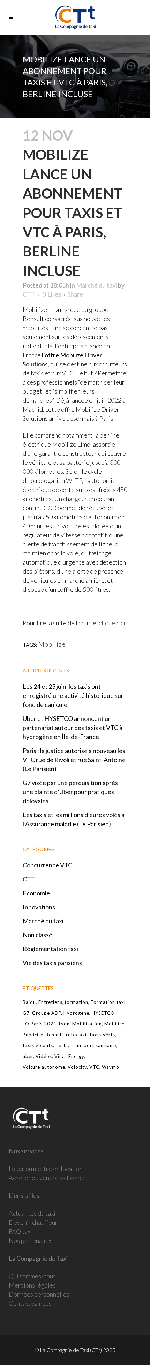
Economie (36, 893)
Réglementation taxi (50, 949)
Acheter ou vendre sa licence (47, 1177)
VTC (94, 1067)
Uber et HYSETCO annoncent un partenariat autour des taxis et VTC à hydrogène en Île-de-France (72, 727)
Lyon (64, 1024)
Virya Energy (69, 1056)
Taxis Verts (102, 1034)
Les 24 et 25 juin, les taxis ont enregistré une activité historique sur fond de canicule (73, 695)
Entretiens (50, 1002)
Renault (54, 1034)
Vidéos (44, 1056)
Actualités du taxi (32, 1213)
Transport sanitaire (93, 1045)
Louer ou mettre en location (46, 1168)
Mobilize (52, 644)
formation (76, 1002)
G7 (26, 1013)
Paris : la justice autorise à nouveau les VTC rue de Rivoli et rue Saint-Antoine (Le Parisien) (74, 760)
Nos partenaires (31, 1240)
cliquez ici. (113, 623)
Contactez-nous (30, 1303)
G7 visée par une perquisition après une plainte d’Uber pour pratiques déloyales (70, 792)
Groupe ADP (46, 1013)
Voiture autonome (44, 1067)
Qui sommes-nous (32, 1276)
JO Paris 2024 (40, 1024)
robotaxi (76, 1034)
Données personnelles (39, 1294)
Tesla (61, 1045)
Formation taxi (108, 1002)
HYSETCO (103, 1013)
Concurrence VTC (47, 865)
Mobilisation (87, 1024)
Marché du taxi (96, 285)
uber (28, 1056)
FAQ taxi (20, 1231)
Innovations (39, 907)
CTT (29, 294)
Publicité (33, 1034)
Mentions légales (32, 1285)
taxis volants (38, 1045)
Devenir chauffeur (33, 1222)
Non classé (37, 935)
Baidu (29, 1002)
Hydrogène (76, 1013)
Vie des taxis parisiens (52, 963)
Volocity (77, 1067)
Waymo (110, 1067)
